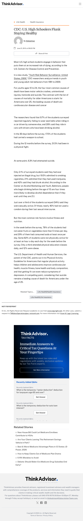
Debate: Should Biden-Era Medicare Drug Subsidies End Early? (41, 463)
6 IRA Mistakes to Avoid (28, 458)
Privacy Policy (48, 515)
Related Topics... (27, 292)
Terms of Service (36, 515)
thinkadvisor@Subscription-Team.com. (62, 498)
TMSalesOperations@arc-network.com (24, 313)
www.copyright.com (54, 311)
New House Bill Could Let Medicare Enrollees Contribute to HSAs (37, 434)
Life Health (20, 22)
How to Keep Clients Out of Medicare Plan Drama (39, 454)
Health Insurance (37, 22)
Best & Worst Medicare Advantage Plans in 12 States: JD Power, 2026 (41, 448)
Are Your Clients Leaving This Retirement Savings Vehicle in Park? (38, 441)
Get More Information (41, 370)
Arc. (40, 513)
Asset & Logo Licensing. (69, 313)
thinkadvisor (30, 41)
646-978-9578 (48, 495)
